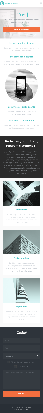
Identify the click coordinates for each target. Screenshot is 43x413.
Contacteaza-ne (21, 29)
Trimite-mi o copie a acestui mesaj (23, 362)
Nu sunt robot (23, 367)
